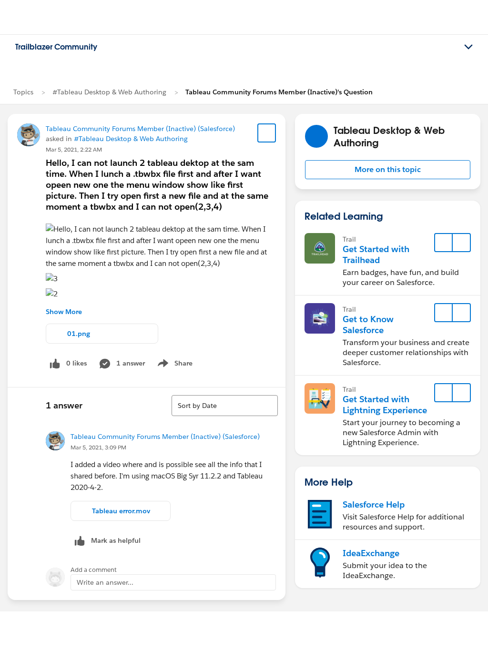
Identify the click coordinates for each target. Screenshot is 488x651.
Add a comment (94, 570)
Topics (23, 92)
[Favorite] (266, 133)
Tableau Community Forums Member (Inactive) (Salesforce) (140, 128)
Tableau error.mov (121, 511)
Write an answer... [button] (105, 582)
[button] (387, 169)
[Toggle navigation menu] (468, 47)
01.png (78, 333)
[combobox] (225, 405)
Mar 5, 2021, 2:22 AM (74, 149)
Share (173, 365)
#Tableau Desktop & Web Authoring (109, 92)
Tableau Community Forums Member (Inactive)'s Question (279, 92)
